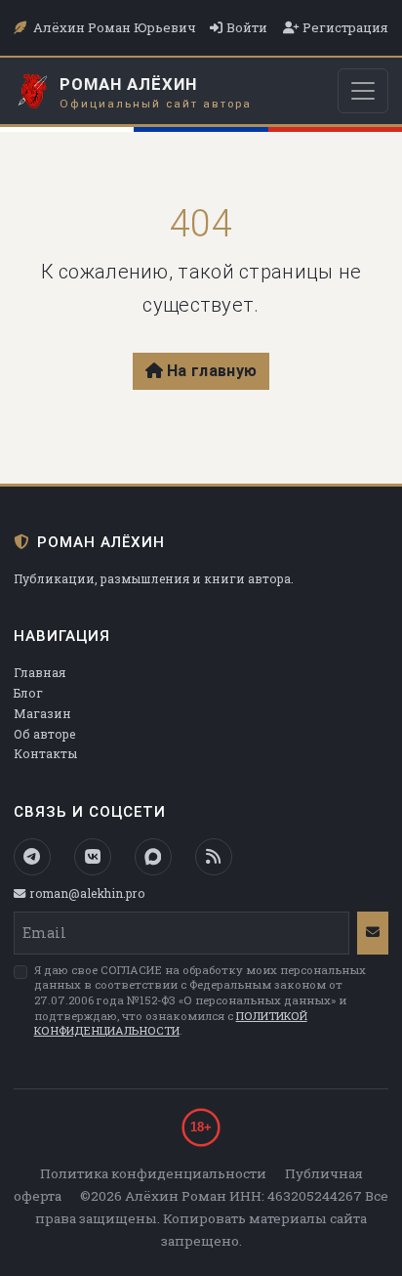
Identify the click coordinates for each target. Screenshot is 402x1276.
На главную (212, 371)
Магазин (42, 713)
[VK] (92, 856)
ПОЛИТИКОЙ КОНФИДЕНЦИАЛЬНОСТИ (170, 1023)
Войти (246, 27)
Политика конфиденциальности (153, 1173)
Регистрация (345, 27)
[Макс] (153, 856)
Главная (39, 672)
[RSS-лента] (213, 856)
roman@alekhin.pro (86, 893)
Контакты (45, 753)
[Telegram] (32, 856)
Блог (28, 693)
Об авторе (44, 734)
